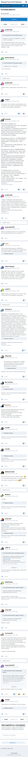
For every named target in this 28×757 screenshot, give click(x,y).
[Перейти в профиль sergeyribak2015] (2, 228)
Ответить (14, 19)
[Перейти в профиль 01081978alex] (2, 583)
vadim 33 (17, 587)
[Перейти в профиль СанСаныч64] (2, 634)
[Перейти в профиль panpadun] (2, 120)
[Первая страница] (2, 24)
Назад (5, 24)
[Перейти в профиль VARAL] (2, 244)
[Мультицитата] (2, 52)
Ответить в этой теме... (10, 735)
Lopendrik (6, 13)
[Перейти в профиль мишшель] (2, 405)
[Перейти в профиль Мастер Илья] (2, 383)
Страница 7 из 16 (14, 24)
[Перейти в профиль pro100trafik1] (2, 30)
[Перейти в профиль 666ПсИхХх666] (2, 472)
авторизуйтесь (20, 728)
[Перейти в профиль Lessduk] (2, 428)
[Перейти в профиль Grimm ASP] (2, 519)
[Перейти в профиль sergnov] (2, 100)
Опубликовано (12, 31)
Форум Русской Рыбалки (11, 2)
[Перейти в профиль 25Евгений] (2, 356)
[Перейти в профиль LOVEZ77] (2, 290)
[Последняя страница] (26, 24)
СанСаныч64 (18, 670)
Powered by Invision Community (14, 754)
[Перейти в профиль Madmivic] (2, 495)
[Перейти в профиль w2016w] (2, 700)
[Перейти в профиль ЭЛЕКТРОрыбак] (2, 267)
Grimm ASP (17, 553)
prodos (16, 35)
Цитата (6, 52)
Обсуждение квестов (15, 14)
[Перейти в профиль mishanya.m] (2, 310)
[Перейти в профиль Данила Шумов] (2, 58)
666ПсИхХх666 (5, 526)
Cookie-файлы (14, 753)
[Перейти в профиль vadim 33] (2, 548)
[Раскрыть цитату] (3, 35)
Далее (22, 24)
